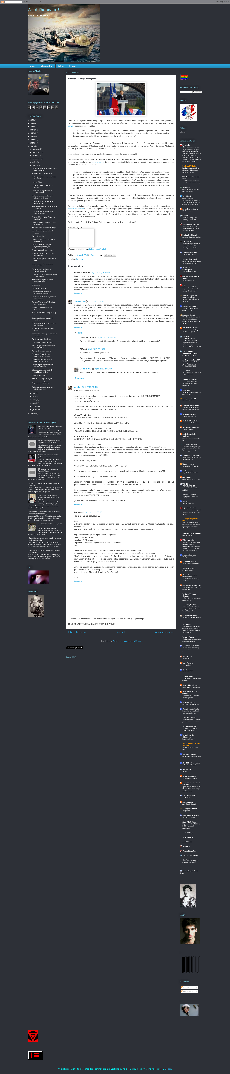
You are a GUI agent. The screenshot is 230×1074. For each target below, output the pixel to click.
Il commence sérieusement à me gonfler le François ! (48, 456)
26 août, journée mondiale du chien (190, 300)
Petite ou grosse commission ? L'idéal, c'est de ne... (42, 197)
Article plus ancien (164, 632)
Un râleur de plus (188, 568)
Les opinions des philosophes (188, 736)
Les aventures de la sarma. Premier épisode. (190, 696)
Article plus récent (77, 632)
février (34, 406)
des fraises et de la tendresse (189, 435)
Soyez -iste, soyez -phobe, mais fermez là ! (42, 308)
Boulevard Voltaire (189, 166)
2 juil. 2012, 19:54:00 (101, 273)
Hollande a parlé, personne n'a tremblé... (42, 186)
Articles (186, 987)
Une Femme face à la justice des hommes (191, 588)
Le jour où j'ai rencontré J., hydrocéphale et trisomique (44, 484)
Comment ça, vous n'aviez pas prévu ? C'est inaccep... (44, 275)
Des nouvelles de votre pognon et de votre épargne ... (44, 298)
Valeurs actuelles (188, 540)
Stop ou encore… (188, 535)
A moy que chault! (189, 398)
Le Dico (61, 66)
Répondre (78, 293)
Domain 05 (186, 846)
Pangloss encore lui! (189, 252)
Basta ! (184, 285)
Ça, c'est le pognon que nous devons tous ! (190, 861)
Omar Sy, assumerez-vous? (191, 704)
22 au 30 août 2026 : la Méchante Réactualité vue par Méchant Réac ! (190, 228)
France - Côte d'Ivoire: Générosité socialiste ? (43, 218)
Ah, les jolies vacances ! (190, 778)
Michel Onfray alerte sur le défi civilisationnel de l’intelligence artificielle (191, 245)
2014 (32, 139)
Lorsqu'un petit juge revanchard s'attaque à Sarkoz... (43, 365)
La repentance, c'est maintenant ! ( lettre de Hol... (43, 265)
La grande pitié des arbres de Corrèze (191, 679)
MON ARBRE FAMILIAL (191, 563)
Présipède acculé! (188, 503)
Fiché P (184, 771)
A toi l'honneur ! (43, 9)
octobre (35, 155)
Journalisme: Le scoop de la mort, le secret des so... (44, 335)
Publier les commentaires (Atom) (127, 641)
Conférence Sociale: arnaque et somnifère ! (42, 319)
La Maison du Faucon (190, 209)
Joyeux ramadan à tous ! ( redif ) (43, 250)
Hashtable (186, 187)
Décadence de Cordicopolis (187, 268)
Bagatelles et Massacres (190, 815)
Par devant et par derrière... (41, 339)
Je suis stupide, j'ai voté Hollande (191, 744)
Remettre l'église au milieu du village (189, 296)
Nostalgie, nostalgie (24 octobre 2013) (190, 309)
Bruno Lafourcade (189, 555)
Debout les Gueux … (189, 416)
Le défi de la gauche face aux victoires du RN (191, 458)
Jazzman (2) (186, 658)
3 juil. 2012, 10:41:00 (91, 387)
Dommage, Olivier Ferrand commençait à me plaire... (41, 355)
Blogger (168, 1069)
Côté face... (186, 624)
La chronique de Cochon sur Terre (191, 783)
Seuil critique (187, 656)
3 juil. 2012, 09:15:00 (107, 338)
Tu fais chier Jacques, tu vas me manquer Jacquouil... (42, 280)
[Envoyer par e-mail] (105, 255)
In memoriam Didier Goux (191, 423)
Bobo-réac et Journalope (190, 765)
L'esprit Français (188, 637)
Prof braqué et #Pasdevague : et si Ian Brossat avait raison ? (191, 650)
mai (33, 396)
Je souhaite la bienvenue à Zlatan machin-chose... (43, 254)
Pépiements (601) (188, 280)
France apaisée (187, 401)
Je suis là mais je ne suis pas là (191, 439)
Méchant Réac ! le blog (190, 224)
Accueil (32, 66)
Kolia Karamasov (188, 795)
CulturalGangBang (189, 851)
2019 (32, 123)
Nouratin (185, 501)
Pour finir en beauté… (189, 817)
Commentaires (188, 991)
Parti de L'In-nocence (190, 855)
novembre (36, 152)
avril (34, 400)
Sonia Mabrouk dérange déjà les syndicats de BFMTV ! (191, 262)
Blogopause (36, 285)
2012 (32, 146)
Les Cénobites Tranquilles (191, 533)
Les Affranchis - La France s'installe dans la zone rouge (191, 182)
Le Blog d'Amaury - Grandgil (189, 595)
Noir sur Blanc (37, 182)
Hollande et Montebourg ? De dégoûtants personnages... (42, 246)
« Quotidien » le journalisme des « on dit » (191, 599)
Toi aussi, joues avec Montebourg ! (44, 227)
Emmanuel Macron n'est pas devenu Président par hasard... (50, 427)
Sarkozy (79, 259)
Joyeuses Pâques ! (188, 570)
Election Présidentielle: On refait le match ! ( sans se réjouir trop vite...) (44, 512)
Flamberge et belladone (190, 455)
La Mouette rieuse (189, 414)
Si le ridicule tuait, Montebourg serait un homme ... (42, 212)
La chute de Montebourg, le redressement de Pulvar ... (41, 292)
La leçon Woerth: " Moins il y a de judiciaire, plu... (44, 223)
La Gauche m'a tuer (189, 444)
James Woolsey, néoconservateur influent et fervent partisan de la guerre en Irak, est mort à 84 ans (191, 201)
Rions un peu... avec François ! (42, 173)
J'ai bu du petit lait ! (39, 236)
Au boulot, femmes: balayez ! (42, 351)
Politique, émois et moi (190, 405)
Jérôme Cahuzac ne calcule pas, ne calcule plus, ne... (43, 388)
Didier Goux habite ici (190, 427)
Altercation (186, 797)
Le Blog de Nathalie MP (191, 360)
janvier (35, 409)
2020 (32, 120)
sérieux (71, 209)
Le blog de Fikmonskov (190, 645)
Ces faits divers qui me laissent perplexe (42, 232)
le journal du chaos (189, 508)
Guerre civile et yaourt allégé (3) (190, 277)
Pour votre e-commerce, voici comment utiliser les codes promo (191, 512)
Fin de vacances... (188, 211)
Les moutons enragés (189, 379)
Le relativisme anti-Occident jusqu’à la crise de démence (191, 720)
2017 (32, 130)
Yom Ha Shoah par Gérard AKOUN (190, 489)
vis (82, 209)
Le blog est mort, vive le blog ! (190, 748)
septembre (36, 159)
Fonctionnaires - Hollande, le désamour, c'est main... (42, 360)
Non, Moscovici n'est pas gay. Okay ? (44, 313)
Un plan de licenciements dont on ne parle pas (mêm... (44, 169)
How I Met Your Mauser (191, 763)
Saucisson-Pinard (188, 315)
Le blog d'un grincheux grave (190, 519)
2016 (32, 133)
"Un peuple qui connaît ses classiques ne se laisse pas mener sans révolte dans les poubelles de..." (191, 629)
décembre (35, 149)
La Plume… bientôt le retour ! (191, 618)
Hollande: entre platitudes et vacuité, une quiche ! (41, 270)
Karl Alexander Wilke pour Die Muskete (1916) (191, 331)
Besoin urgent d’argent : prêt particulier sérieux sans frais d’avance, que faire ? (191, 449)
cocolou (77, 387)
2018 (32, 126)
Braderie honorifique (189, 272)
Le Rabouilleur (187, 470)
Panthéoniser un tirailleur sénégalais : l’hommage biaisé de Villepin (190, 170)
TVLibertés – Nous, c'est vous (191, 178)
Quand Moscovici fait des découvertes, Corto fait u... (42, 383)
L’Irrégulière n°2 (187, 557)
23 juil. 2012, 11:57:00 (92, 512)
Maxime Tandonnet (189, 306)
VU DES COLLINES (190, 421)
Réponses (81, 333)
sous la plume (98, 162)
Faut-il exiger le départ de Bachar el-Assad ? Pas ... (43, 346)
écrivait (71, 126)
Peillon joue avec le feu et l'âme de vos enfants (44, 178)
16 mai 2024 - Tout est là (190, 466)
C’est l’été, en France (189, 355)
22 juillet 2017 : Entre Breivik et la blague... (189, 729)
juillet (34, 165)
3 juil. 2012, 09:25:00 (96, 349)
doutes (78, 209)
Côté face (183, 132)
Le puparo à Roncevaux (190, 496)
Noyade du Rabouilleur (190, 473)
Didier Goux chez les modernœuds (189, 575)
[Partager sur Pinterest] (114, 255)
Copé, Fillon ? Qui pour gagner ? (43, 342)
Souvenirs (72, 66)
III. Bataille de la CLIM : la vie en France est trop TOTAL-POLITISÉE (191, 364)
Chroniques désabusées (190, 709)
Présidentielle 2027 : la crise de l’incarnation (191, 373)
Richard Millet (187, 676)
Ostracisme (186, 477)
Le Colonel (186, 370)
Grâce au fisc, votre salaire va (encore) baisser (191, 190)
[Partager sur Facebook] (112, 255)
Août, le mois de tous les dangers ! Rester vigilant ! (43, 202)
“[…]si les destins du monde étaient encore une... (191, 640)
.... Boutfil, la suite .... (190, 561)
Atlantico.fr (186, 241)
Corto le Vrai (79, 301)
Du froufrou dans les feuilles (189, 692)
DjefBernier (186, 769)
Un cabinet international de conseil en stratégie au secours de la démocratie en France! (191, 320)
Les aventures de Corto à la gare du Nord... (50, 525)
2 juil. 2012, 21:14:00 (97, 301)
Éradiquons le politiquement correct (190, 352)
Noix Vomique (187, 669)
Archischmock (187, 802)
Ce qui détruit (186, 665)
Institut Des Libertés (189, 235)
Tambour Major (188, 464)
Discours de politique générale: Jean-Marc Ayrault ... (42, 371)
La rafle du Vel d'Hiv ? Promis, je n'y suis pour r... (43, 240)
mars (34, 403)
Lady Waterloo (187, 663)
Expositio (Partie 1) (188, 739)
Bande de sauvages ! (39, 375)
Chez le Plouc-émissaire (190, 685)
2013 (32, 143)
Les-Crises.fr (187, 196)
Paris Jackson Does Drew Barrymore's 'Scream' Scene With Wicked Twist (191, 609)
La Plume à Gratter (189, 615)
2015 (32, 136)
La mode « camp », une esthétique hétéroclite (189, 218)
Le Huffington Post (189, 604)
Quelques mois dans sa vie (191, 479)
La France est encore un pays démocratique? (191, 393)
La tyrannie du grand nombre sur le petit (44, 259)
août (34, 162)
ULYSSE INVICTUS (189, 726)
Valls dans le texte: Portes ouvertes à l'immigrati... (44, 207)
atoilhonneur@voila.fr (97, 249)
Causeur (185, 215)
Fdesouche (186, 145)
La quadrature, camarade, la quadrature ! (191, 580)
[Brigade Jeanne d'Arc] (191, 873)
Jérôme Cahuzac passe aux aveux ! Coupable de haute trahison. (49, 441)
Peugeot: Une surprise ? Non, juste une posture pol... (43, 303)
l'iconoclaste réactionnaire (191, 585)
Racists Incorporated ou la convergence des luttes (190, 712)
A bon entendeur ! (47, 66)
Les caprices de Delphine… (191, 687)
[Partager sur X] (110, 255)
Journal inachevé (187, 429)
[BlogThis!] (107, 255)
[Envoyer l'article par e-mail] (100, 255)
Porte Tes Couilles (188, 717)
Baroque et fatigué (189, 754)
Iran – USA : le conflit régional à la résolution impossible (189, 383)
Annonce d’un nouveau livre (191, 237)
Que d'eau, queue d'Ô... (40, 288)
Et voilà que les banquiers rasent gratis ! (43, 329)
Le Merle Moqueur (189, 776)
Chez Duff (186, 390)
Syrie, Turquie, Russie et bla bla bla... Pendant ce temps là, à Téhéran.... (191, 789)
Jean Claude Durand (189, 804)
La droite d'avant (188, 702)
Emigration (186, 810)
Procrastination (187, 672)
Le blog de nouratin (189, 808)
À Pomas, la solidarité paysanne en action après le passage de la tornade (191, 289)
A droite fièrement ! (189, 259)
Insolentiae (186, 336)
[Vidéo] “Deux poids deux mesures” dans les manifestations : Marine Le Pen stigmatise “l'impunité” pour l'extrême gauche (191, 546)
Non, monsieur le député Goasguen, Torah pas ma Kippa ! (44, 551)
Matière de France (189, 494)
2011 (32, 413)
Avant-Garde (187, 842)
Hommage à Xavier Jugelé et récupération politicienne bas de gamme (48, 497)
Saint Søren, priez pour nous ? (191, 757)
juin (34, 393)
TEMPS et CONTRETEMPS (188, 485)
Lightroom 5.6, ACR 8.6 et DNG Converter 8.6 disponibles (191, 826)
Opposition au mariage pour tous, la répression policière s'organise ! (45, 539)
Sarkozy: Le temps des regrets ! (42, 378)
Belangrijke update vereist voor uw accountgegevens (191, 408)
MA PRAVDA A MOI (190, 327)
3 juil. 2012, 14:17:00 (103, 369)
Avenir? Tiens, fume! (189, 254)
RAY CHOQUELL (189, 822)
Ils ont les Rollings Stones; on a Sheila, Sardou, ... (42, 191)
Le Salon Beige (187, 832)
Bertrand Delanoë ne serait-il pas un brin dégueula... (44, 324)
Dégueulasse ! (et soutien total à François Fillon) (48, 470)
